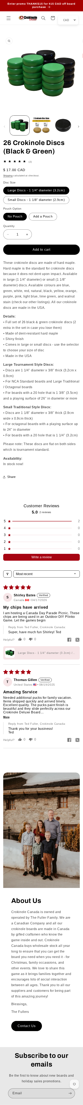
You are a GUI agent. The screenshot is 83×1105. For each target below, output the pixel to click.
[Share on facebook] (69, 640)
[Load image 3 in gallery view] (63, 125)
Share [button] (11, 476)
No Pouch (15, 216)
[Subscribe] (70, 1093)
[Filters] (7, 574)
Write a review (41, 557)
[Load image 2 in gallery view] (41, 125)
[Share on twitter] (77, 640)
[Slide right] (78, 126)
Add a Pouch (43, 216)
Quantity (9, 226)
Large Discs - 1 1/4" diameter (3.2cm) (36, 190)
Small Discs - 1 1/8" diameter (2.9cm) (36, 199)
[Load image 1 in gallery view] (19, 125)
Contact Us (27, 1026)
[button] (8, 18)
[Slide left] (4, 126)
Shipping (8, 175)
